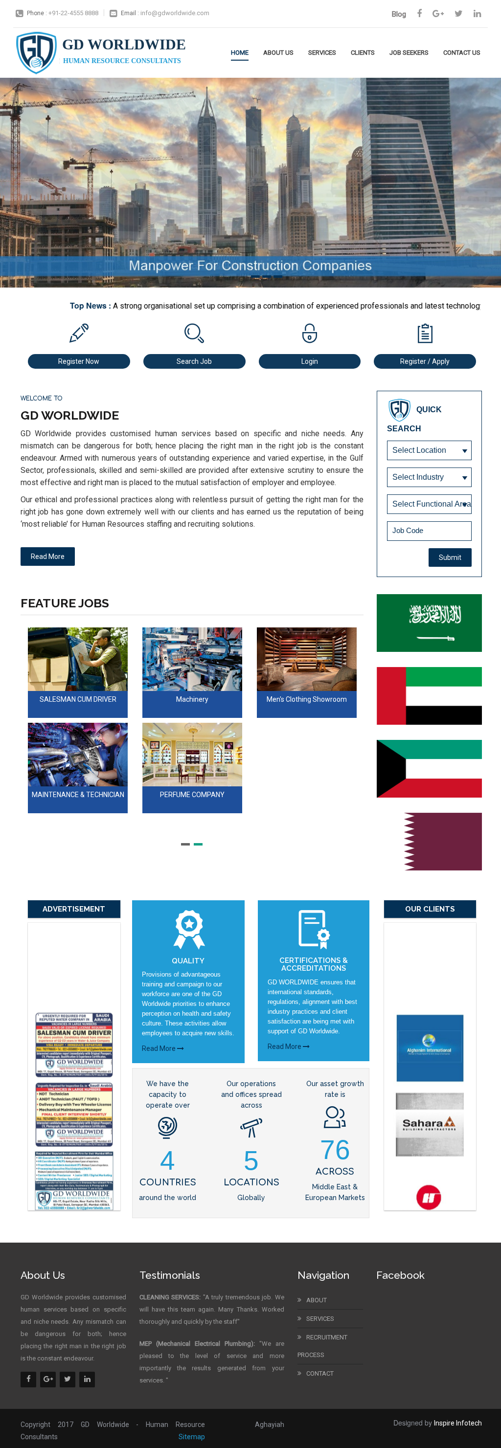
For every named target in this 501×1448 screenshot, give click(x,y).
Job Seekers (409, 52)
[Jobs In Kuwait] (435, 769)
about (316, 1300)
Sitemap (192, 1437)
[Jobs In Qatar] (435, 841)
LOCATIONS (251, 1182)
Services (322, 52)
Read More (159, 1048)
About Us (278, 52)
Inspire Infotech (458, 1423)
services (320, 1318)
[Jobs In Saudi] (435, 623)
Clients (363, 52)
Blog (399, 14)
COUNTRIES (167, 1182)
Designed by (437, 1422)
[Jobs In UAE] (435, 696)
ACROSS (335, 1172)
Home (240, 52)
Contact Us (461, 52)
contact (320, 1373)
